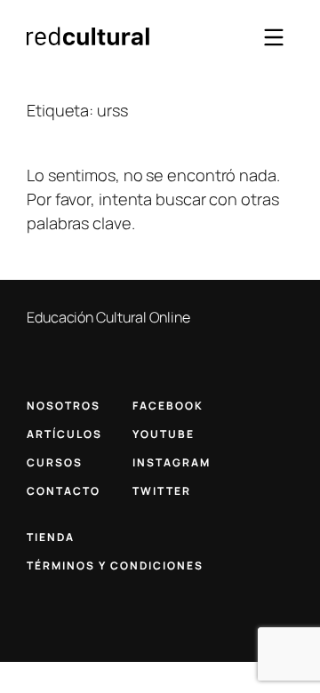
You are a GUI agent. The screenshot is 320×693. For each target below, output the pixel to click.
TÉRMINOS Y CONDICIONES (115, 565)
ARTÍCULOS (64, 434)
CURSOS (55, 462)
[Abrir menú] (273, 37)
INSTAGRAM (171, 462)
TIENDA (51, 537)
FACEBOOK (168, 405)
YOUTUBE (163, 434)
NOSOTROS (63, 405)
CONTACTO (63, 490)
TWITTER (161, 490)
